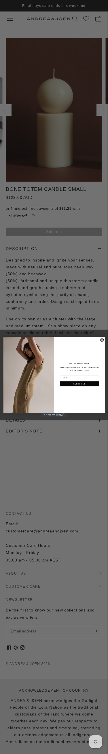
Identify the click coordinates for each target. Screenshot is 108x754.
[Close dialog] (101, 340)
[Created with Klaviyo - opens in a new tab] (54, 415)
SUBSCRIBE (79, 384)
